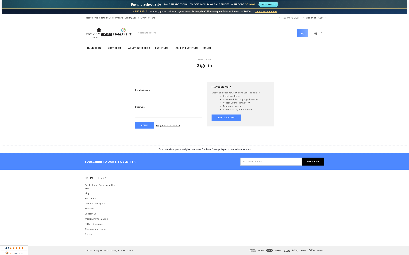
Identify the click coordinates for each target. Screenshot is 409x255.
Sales (207, 47)
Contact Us (90, 213)
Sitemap (89, 234)
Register (321, 17)
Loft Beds (114, 47)
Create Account (226, 117)
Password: (140, 107)
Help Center (91, 198)
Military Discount (94, 224)
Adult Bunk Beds (139, 47)
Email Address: (142, 90)
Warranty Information (96, 219)
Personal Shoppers (95, 203)
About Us (89, 208)
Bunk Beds (94, 47)
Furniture (161, 47)
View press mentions (266, 11)
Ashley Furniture (186, 47)
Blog (87, 193)
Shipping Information (96, 229)
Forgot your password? (168, 125)
